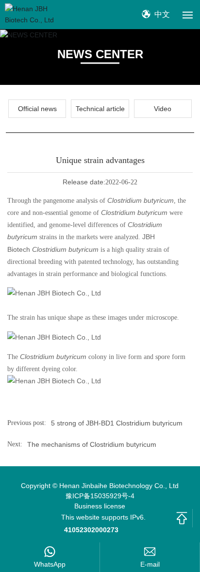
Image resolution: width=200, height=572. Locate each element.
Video (162, 109)
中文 (161, 14)
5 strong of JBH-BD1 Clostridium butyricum (118, 423)
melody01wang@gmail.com (149, 564)
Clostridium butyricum (140, 200)
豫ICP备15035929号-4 (100, 496)
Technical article (100, 109)
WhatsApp (50, 564)
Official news (37, 109)
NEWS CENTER (100, 53)
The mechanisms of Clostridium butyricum (91, 444)
